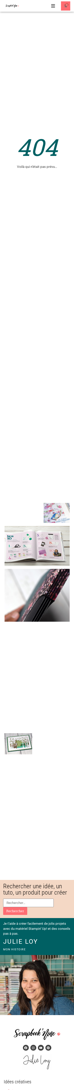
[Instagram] (33, 1048)
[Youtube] (41, 1048)
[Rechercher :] (28, 903)
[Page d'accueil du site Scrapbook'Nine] (14, 6)
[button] (53, 6)
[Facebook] (26, 1048)
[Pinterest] (48, 1048)
